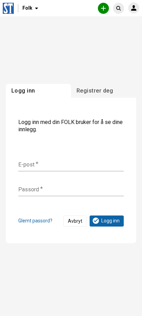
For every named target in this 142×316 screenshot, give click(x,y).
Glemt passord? (35, 220)
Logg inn (110, 220)
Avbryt (75, 221)
